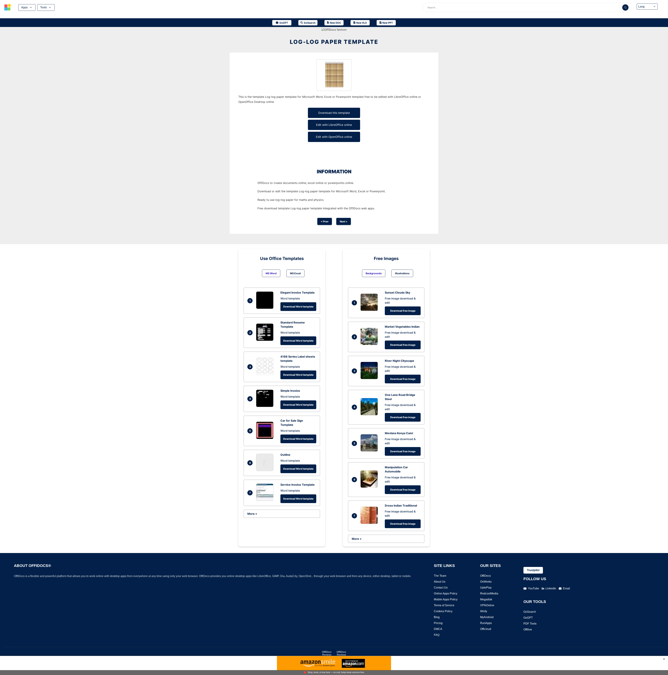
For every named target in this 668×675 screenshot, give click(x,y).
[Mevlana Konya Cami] (370, 450)
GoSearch (529, 611)
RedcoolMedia (489, 593)
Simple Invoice (290, 390)
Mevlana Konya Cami (399, 433)
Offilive (527, 629)
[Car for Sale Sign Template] (265, 438)
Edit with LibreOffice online (334, 125)
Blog (437, 617)
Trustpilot (533, 570)
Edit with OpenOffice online (334, 137)
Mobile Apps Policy (446, 599)
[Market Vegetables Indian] (370, 344)
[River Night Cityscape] (370, 378)
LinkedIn (551, 588)
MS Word (271, 273)
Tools (43, 7)
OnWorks (486, 581)
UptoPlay (486, 587)
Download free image (402, 310)
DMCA (438, 628)
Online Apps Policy (445, 593)
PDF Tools (529, 623)
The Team (440, 575)
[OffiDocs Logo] (8, 7)
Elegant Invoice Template (297, 292)
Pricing (438, 623)
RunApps (486, 623)
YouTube (533, 588)
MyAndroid (487, 617)
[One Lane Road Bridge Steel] (370, 414)
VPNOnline (487, 605)
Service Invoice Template (297, 484)
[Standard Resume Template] (265, 340)
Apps (24, 7)
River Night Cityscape (399, 360)
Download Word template (298, 306)
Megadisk (486, 599)
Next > (343, 221)
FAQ (436, 634)
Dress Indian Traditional (401, 505)
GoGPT (528, 617)
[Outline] (265, 470)
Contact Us (441, 587)
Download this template (334, 113)
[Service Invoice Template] (265, 500)
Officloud (485, 628)
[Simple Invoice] (265, 406)
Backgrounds (374, 273)
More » (252, 513)
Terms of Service (444, 605)
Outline (285, 454)
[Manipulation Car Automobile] (370, 486)
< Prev (324, 221)
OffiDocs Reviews (326, 653)
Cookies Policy (443, 611)
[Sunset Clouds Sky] (370, 310)
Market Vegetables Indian (402, 326)
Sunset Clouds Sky (397, 292)
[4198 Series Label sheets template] (265, 374)
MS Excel (295, 273)
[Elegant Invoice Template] (265, 308)
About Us (439, 581)
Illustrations (402, 273)
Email (566, 588)
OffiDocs (485, 575)
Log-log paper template (334, 41)
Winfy (483, 611)
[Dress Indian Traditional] (370, 523)
